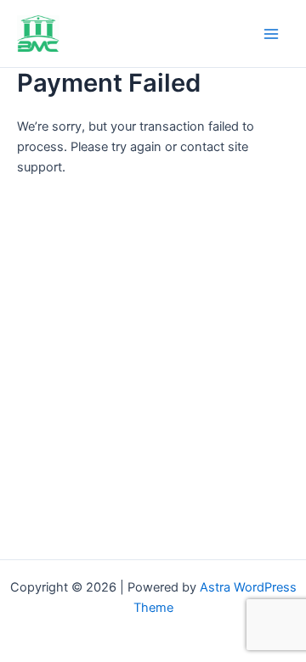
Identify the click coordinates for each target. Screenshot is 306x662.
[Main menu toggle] (271, 34)
